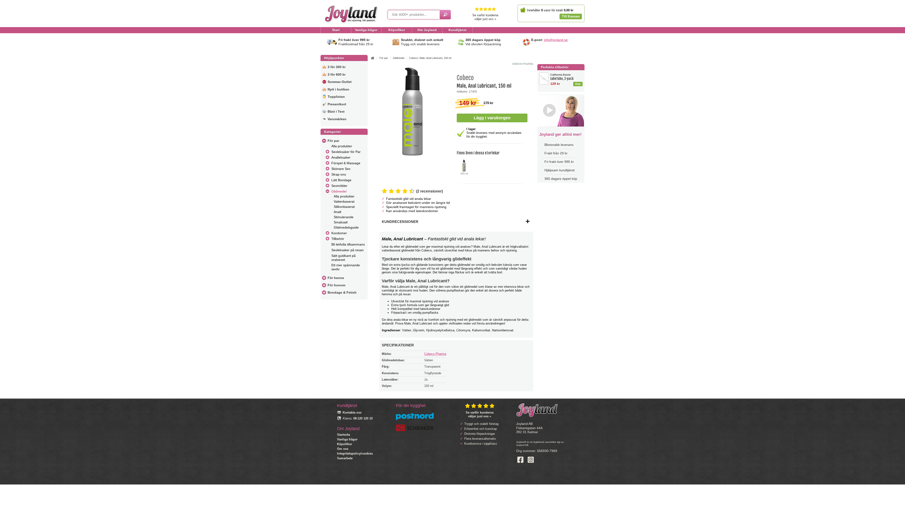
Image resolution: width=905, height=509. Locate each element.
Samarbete (345, 458)
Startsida (343, 434)
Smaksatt (341, 222)
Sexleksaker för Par (346, 152)
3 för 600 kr (337, 74)
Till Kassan (571, 16)
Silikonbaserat (344, 207)
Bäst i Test (336, 111)
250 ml (464, 173)
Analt (337, 212)
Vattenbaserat (344, 201)
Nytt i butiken (338, 89)
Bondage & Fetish (342, 292)
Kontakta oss (352, 412)
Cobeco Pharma (435, 354)
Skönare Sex (340, 169)
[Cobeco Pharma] (522, 64)
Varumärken (337, 119)
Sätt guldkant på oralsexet (343, 258)
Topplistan (336, 97)
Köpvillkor (344, 444)
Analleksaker (340, 157)
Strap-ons (338, 174)
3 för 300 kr (337, 67)
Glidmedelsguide (346, 227)
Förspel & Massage (345, 163)
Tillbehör (337, 239)
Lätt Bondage (341, 180)
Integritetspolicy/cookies (355, 453)
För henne (336, 278)
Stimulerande (344, 217)
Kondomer (339, 233)
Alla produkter (341, 146)
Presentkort (337, 104)
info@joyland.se (556, 40)
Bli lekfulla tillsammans (348, 244)
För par (333, 141)
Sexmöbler (339, 186)
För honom (336, 285)
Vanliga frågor (347, 439)
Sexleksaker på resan (347, 250)
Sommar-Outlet (340, 82)
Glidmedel (338, 191)
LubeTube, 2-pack (562, 77)
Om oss (342, 449)
